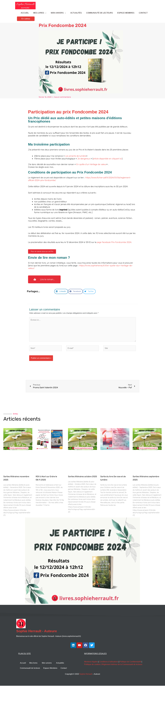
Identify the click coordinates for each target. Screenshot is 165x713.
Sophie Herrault (85, 674)
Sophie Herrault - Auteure (36, 631)
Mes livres (33, 663)
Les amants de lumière (75, 156)
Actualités (60, 663)
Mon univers (47, 663)
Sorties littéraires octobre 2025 (82, 476)
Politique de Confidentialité (130, 662)
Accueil (23, 663)
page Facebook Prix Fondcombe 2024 (114, 242)
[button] (26, 18)
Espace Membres (50, 668)
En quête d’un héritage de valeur (91, 164)
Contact (64, 668)
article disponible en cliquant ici (107, 158)
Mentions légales (91, 662)
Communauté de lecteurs (30, 668)
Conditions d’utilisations (108, 662)
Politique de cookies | (93, 664)
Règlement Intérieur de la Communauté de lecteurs (122, 664)
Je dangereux (83, 158)
